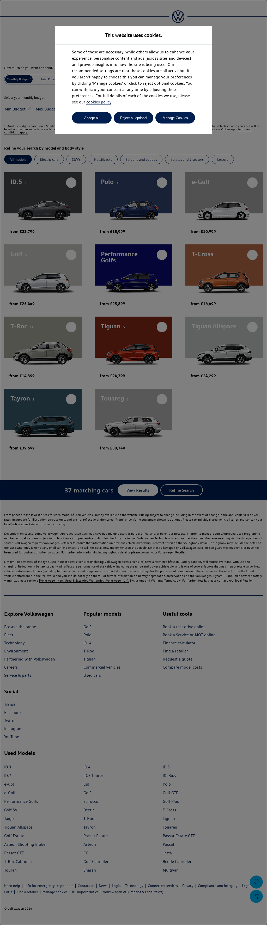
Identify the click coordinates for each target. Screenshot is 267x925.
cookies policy (98, 102)
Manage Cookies (175, 118)
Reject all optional (133, 118)
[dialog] (133, 462)
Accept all (91, 118)
